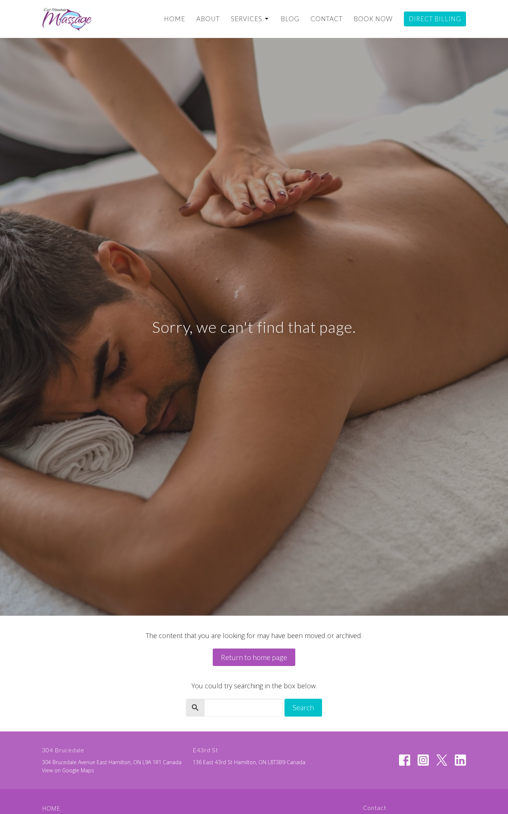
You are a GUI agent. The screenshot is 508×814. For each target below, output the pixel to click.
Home (174, 19)
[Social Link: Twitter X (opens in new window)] (441, 760)
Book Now (373, 19)
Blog (290, 19)
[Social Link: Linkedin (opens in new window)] (460, 760)
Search (303, 707)
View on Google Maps (68, 770)
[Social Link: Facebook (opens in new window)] (404, 760)
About (208, 19)
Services (246, 19)
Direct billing (435, 19)
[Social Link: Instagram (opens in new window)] (423, 760)
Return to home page (254, 657)
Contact (327, 19)
